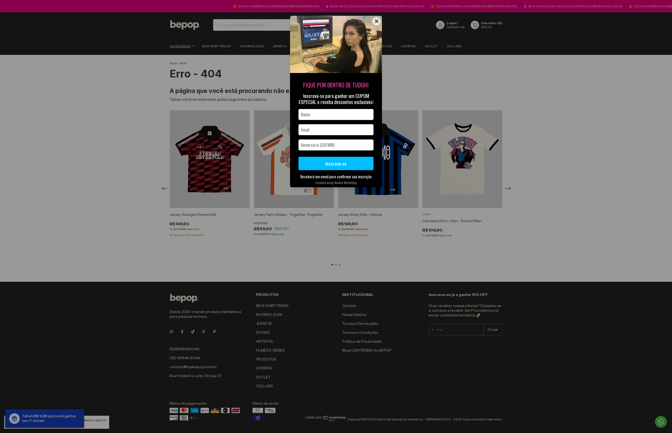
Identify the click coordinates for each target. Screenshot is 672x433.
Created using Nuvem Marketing (336, 182)
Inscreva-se (336, 163)
